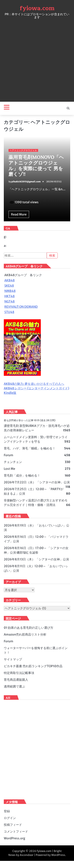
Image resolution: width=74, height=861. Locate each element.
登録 (7, 811)
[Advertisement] (37, 59)
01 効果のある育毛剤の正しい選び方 (28, 628)
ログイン (10, 818)
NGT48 (9, 301)
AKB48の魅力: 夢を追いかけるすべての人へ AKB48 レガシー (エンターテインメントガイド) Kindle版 (36, 388)
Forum (8, 455)
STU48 (9, 312)
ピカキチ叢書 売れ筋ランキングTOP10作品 (33, 666)
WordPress (58, 855)
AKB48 (9, 280)
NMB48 (10, 291)
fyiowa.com (37, 8)
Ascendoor (26, 855)
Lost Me (9, 469)
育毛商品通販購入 (16, 679)
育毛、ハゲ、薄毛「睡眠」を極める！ (29, 448)
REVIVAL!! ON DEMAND (21, 307)
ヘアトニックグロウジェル (23, 150)
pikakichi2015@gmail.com (26, 181)
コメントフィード (16, 831)
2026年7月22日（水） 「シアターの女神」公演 (37, 482)
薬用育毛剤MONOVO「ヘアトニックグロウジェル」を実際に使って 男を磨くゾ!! (36, 165)
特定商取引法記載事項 (19, 673)
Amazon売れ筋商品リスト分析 (25, 634)
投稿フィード (13, 825)
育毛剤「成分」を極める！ (22, 475)
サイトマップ (13, 659)
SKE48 (9, 285)
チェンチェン (13, 462)
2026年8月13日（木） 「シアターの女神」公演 (36, 559)
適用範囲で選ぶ (14, 686)
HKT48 (9, 296)
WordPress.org (14, 838)
